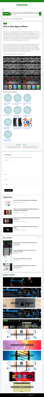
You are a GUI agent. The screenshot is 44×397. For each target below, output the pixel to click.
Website (6, 184)
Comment (6, 160)
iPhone (5, 23)
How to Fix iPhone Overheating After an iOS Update (25, 200)
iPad (17, 245)
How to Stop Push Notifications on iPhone (22, 251)
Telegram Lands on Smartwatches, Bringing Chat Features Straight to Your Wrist (20, 1)
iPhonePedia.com (20, 395)
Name (5, 174)
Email (5, 179)
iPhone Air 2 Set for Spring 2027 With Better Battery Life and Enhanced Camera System (24, 13)
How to (14, 245)
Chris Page (16, 212)
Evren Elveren (6, 29)
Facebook (20, 33)
